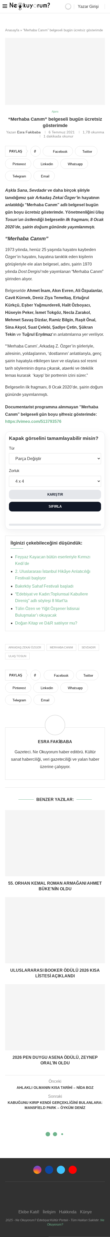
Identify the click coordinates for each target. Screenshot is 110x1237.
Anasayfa (12, 30)
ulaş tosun (17, 656)
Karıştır (55, 494)
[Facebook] (49, 1170)
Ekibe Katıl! (28, 1212)
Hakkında (67, 1212)
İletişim (49, 1212)
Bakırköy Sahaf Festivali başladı (44, 586)
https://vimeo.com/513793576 (33, 421)
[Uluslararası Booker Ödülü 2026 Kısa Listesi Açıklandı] (55, 930)
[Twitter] (61, 1170)
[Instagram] (37, 1170)
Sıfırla (55, 506)
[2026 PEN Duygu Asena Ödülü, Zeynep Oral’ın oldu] (55, 1017)
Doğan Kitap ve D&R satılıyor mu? (46, 623)
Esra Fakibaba (29, 132)
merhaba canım (61, 647)
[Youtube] (73, 1170)
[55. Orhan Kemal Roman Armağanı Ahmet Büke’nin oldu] (55, 843)
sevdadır (89, 647)
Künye (86, 1212)
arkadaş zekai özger (24, 647)
